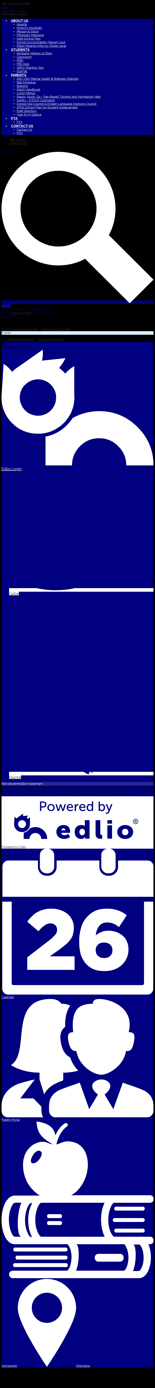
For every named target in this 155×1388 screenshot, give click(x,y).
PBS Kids (23, 64)
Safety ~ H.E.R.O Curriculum (36, 100)
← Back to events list (18, 339)
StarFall (22, 71)
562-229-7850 (22, 313)
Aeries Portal (18, 143)
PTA (19, 122)
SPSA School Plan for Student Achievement (47, 107)
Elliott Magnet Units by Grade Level (41, 46)
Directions (83, 1366)
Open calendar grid (50, 339)
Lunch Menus (26, 93)
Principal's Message (30, 35)
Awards (22, 24)
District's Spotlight (29, 28)
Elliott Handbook (28, 89)
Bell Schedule (26, 82)
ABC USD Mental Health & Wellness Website (47, 79)
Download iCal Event (56, 329)
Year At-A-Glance (29, 114)
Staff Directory (27, 111)
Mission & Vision (28, 31)
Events (6, 333)
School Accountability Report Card (41, 42)
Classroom (24, 57)
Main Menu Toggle (14, 14)
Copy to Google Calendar (19, 329)
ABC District (17, 140)
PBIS (20, 60)
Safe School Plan (28, 39)
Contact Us (24, 129)
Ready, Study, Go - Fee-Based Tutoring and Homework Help (59, 97)
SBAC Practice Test (30, 68)
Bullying (22, 86)
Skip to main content (16, 3)
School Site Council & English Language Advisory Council (56, 104)
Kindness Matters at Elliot (34, 53)
